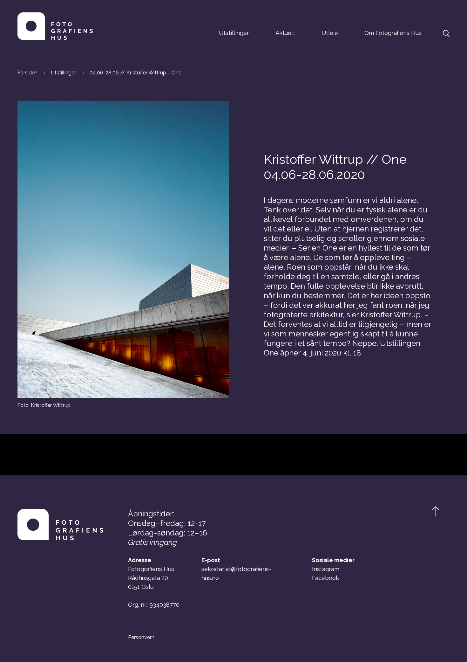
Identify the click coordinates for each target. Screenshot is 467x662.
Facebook (325, 578)
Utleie (329, 33)
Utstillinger (234, 33)
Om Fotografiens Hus (393, 33)
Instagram (325, 569)
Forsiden (27, 73)
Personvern (141, 637)
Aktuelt (285, 33)
